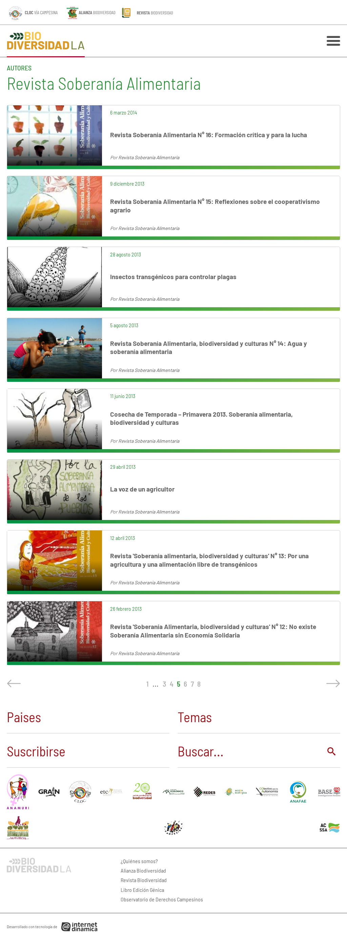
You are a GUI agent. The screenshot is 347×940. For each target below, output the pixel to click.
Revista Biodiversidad (144, 880)
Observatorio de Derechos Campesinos (162, 899)
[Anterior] (15, 683)
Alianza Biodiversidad (143, 870)
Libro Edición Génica (142, 889)
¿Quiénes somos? (139, 861)
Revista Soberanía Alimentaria (148, 157)
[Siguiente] (331, 683)
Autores (19, 68)
